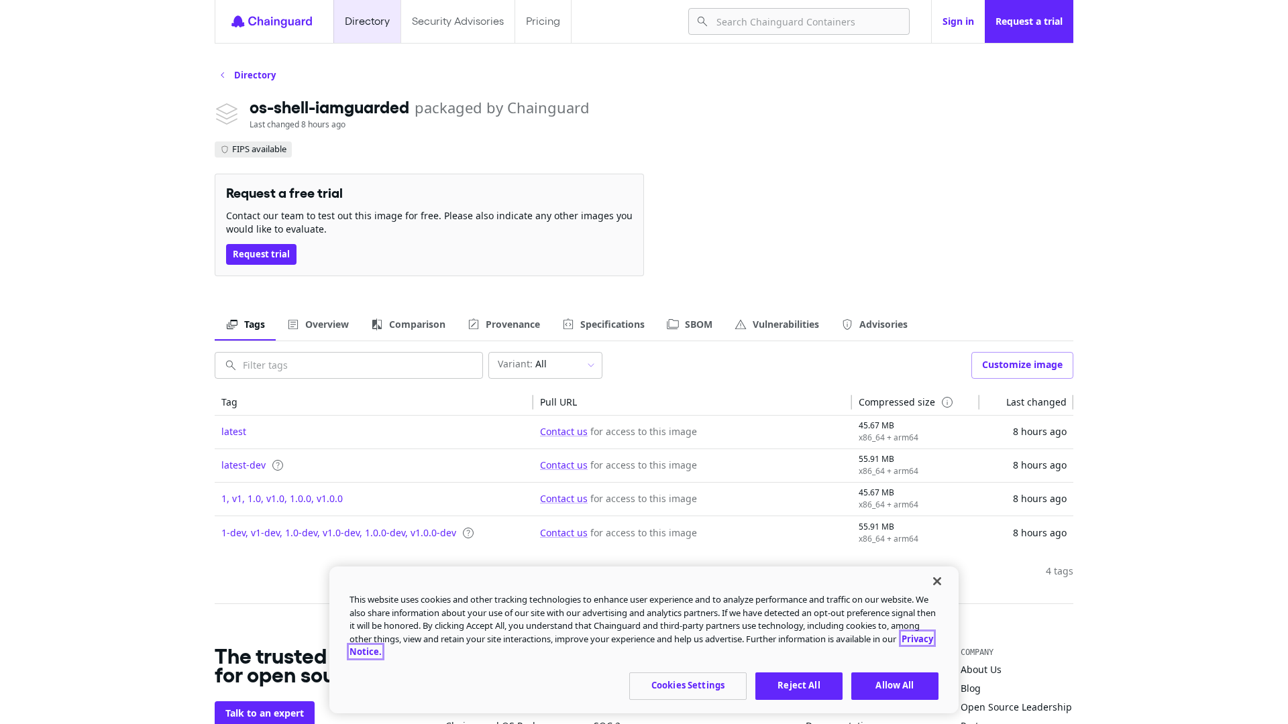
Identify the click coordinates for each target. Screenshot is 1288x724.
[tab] (245, 324)
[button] (374, 402)
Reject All (798, 685)
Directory (367, 21)
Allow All (894, 685)
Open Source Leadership (1016, 707)
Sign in (958, 21)
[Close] (937, 581)
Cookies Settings (687, 685)
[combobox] (807, 21)
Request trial (261, 254)
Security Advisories (458, 21)
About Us (981, 669)
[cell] (374, 432)
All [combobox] (522, 363)
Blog (971, 688)
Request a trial (1029, 21)
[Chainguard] (271, 21)
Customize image (1022, 364)
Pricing (543, 21)
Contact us (564, 431)
